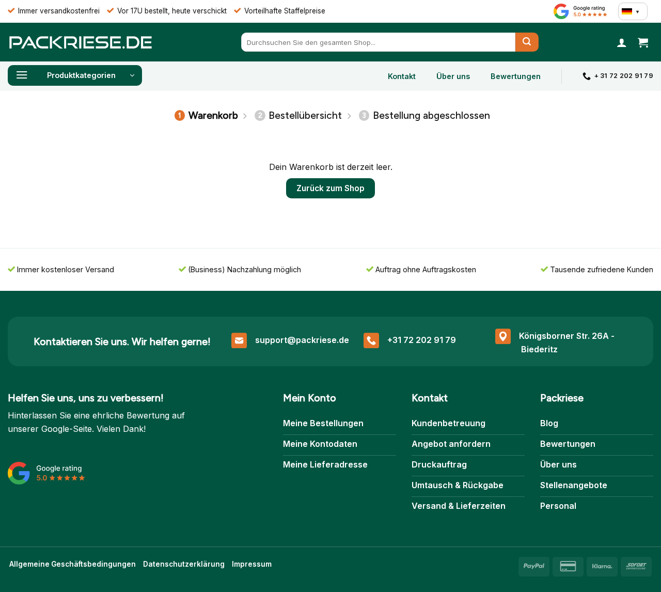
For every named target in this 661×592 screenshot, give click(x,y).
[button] (622, 42)
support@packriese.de (302, 340)
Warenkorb (208, 115)
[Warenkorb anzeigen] (643, 42)
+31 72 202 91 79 (421, 340)
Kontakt (402, 76)
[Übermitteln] (527, 42)
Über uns (453, 76)
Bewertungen (516, 76)
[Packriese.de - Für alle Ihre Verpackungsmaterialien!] (80, 42)
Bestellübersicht (300, 115)
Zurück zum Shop (330, 188)
